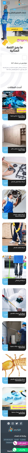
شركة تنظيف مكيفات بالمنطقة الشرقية (18, 215)
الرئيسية (16, 439)
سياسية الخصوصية (10, 442)
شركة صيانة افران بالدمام (17, 181)
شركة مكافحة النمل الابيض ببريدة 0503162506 (17, 380)
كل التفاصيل (14, 29)
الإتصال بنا (22, 439)
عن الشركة (22, 445)
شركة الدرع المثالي (19, 280)
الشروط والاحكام (8, 439)
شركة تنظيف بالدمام (18, 247)
